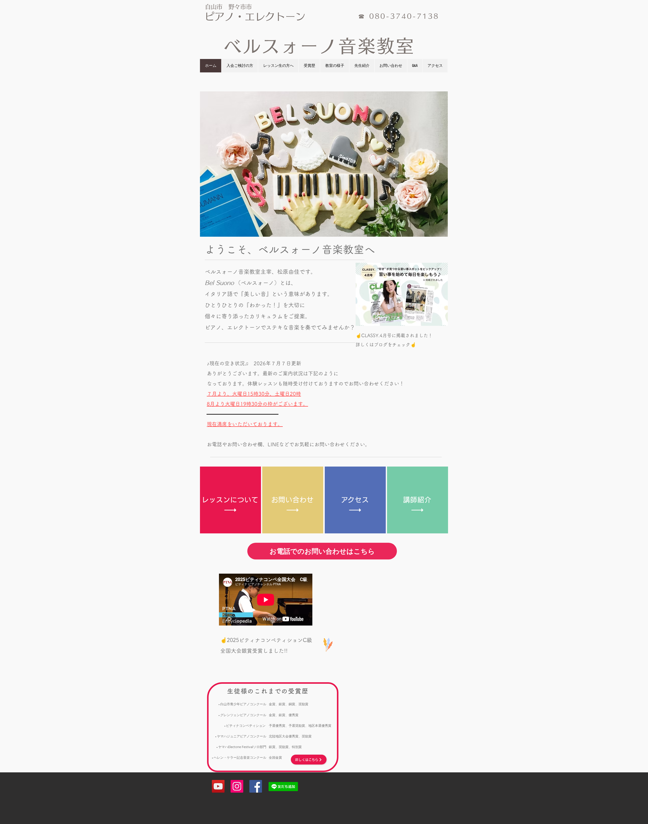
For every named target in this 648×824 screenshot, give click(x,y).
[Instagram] (237, 786)
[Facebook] (255, 786)
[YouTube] (218, 786)
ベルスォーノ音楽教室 (319, 46)
